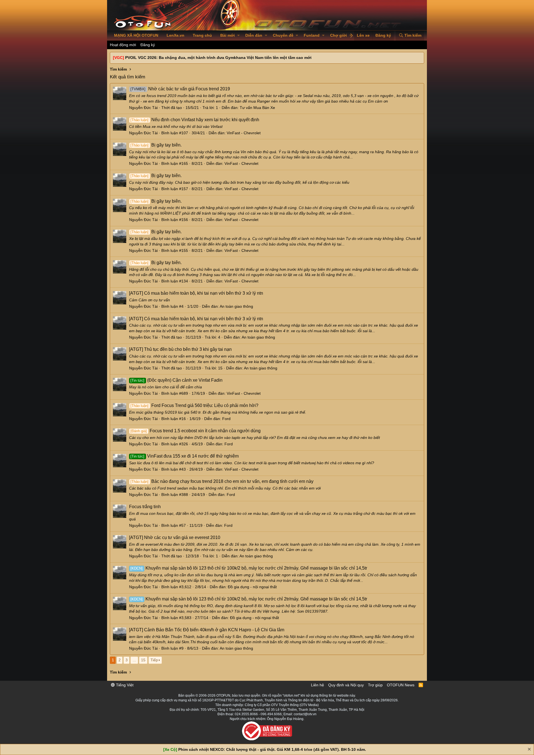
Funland (312, 35)
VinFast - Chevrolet (244, 133)
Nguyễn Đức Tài (143, 107)
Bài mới (227, 35)
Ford (226, 418)
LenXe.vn (175, 35)
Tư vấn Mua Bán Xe (257, 107)
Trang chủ (202, 35)
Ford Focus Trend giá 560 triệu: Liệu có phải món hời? (194, 405)
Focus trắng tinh (145, 506)
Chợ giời (338, 35)
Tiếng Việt (124, 685)
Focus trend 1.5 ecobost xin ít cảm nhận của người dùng (195, 430)
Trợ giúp (375, 685)
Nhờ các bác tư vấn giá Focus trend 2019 (180, 88)
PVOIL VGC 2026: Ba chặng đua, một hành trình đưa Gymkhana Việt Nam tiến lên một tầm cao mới (218, 57)
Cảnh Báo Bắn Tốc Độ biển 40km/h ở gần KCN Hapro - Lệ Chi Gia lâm (206, 629)
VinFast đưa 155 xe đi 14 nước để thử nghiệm (184, 456)
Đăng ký (147, 45)
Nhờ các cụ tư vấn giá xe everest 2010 (174, 537)
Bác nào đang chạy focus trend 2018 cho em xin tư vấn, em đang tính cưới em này (221, 481)
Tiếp (154, 660)
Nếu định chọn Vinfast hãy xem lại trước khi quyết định (194, 119)
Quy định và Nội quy (346, 685)
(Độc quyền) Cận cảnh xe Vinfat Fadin (176, 380)
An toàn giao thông (236, 306)
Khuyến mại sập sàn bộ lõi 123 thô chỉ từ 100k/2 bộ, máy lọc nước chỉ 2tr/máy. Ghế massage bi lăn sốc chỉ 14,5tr (248, 568)
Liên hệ (317, 685)
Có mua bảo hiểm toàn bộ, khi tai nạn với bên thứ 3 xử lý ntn (196, 293)
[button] (238, 36)
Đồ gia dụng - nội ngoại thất (252, 587)
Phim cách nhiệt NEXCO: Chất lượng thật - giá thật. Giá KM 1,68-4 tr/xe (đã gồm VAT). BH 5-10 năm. (272, 749)
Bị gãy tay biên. (155, 145)
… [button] (134, 660)
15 (143, 660)
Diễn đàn (253, 35)
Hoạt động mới (123, 45)
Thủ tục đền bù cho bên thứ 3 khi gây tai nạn (180, 349)
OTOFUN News (400, 685)
